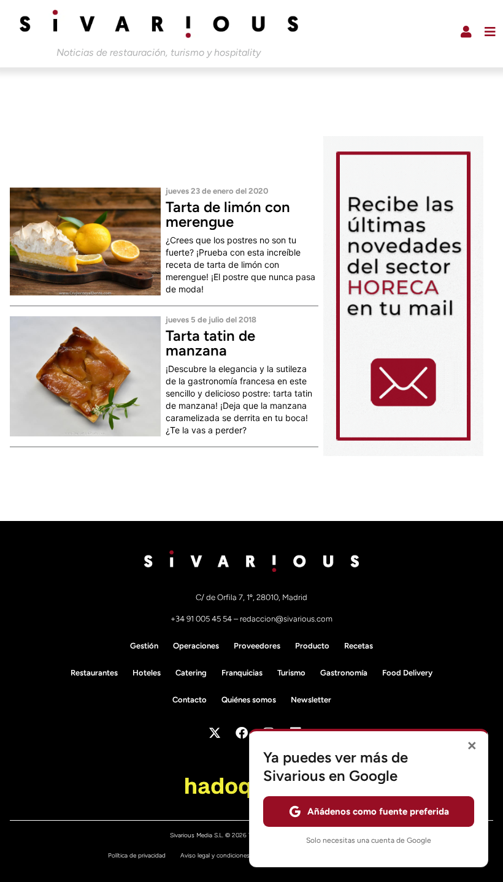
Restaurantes (94, 672)
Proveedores (257, 645)
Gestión (144, 645)
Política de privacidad (137, 855)
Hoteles (146, 672)
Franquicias (242, 672)
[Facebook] (241, 733)
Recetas (358, 645)
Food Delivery (407, 672)
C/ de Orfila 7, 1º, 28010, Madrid (251, 597)
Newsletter (311, 699)
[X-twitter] (214, 733)
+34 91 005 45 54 (202, 618)
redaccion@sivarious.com (286, 618)
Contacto (189, 699)
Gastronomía (343, 672)
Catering (191, 672)
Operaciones (196, 645)
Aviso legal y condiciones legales (225, 855)
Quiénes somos (248, 699)
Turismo (291, 672)
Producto (312, 645)
